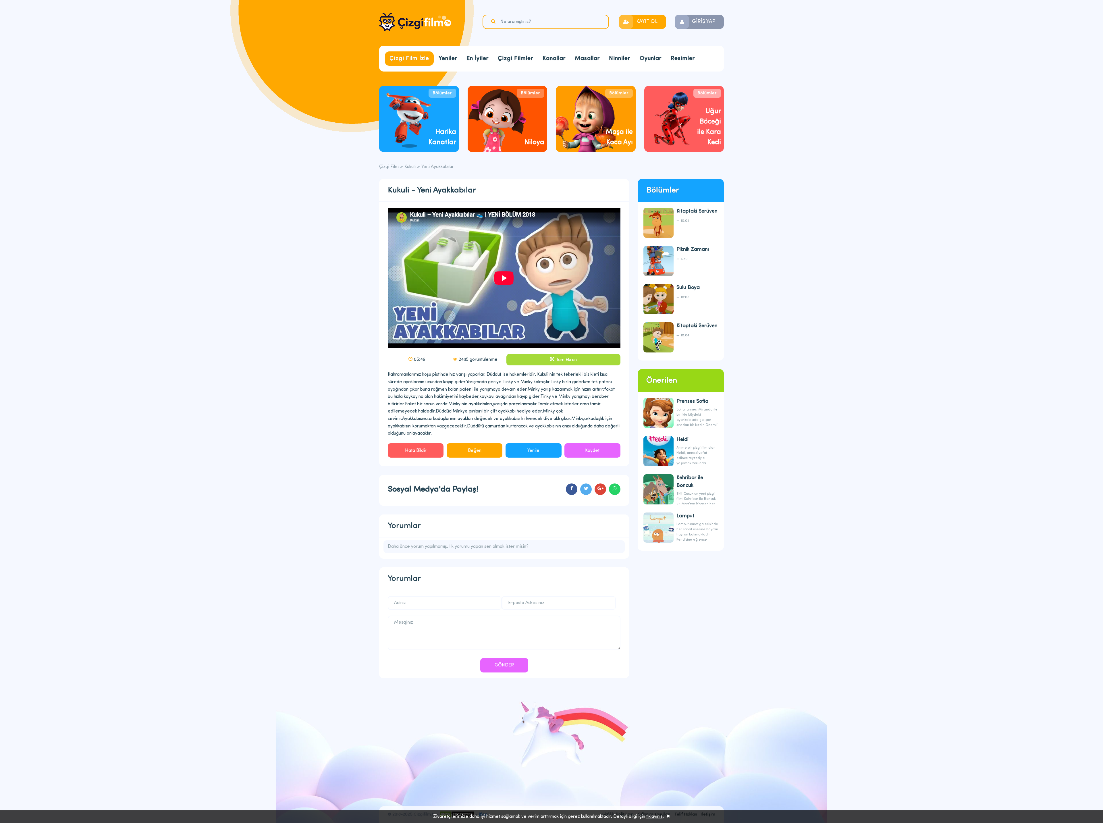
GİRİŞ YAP (703, 21)
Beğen (474, 450)
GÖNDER (504, 665)
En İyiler (477, 58)
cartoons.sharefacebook (571, 489)
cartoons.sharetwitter (586, 489)
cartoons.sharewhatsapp (614, 489)
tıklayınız (654, 816)
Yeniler (448, 58)
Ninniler (619, 58)
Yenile (533, 450)
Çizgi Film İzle (409, 58)
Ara (494, 21)
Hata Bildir (416, 450)
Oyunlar (651, 58)
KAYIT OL (646, 21)
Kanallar (554, 58)
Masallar (587, 58)
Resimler (683, 58)
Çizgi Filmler (515, 58)
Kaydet (592, 450)
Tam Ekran (566, 360)
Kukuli (410, 167)
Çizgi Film (415, 22)
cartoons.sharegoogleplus (600, 489)
